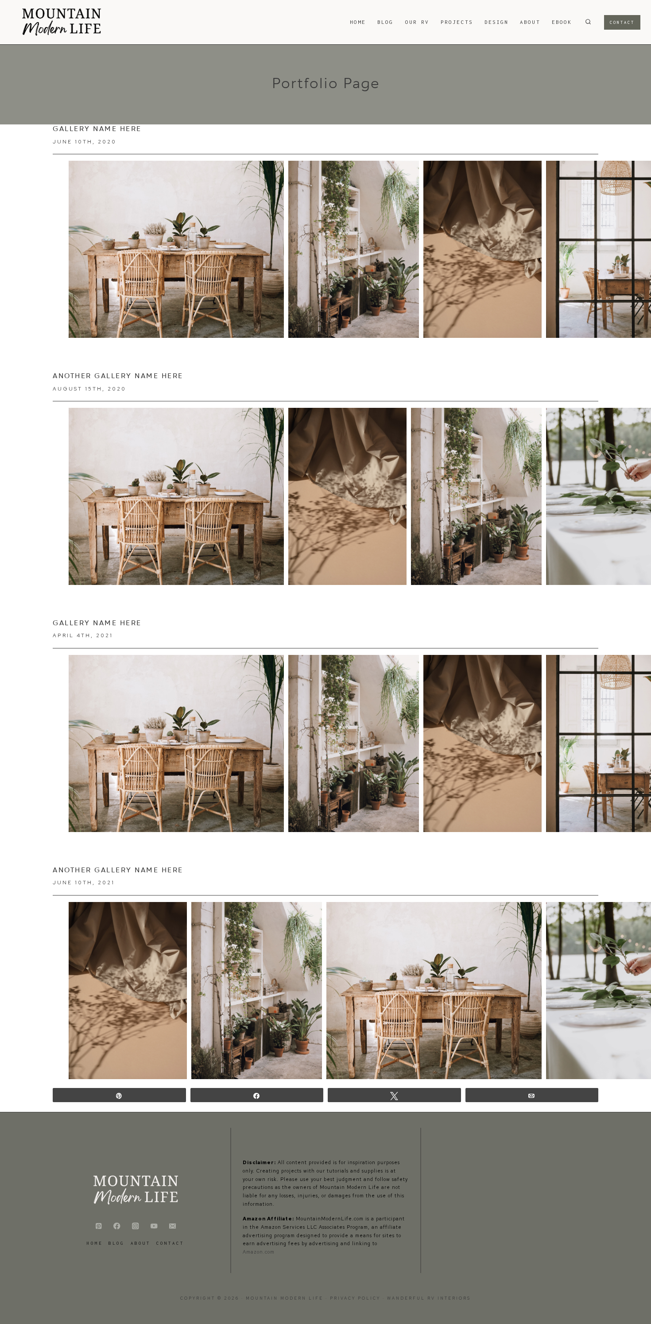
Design (496, 22)
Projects (457, 22)
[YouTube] (154, 1226)
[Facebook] (117, 1226)
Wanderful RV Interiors (429, 1298)
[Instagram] (136, 1226)
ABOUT (530, 22)
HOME (358, 22)
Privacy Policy (356, 1298)
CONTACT (170, 1243)
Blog (385, 22)
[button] (176, 249)
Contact (622, 22)
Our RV (417, 22)
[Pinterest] (98, 1226)
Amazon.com (259, 1252)
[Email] (172, 1226)
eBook (562, 22)
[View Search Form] (588, 22)
